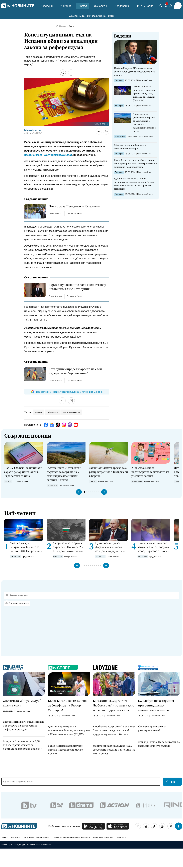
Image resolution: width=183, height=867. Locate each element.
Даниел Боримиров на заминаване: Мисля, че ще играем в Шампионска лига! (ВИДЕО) (69, 730)
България (65, 5)
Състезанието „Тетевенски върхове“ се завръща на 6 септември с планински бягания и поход (144, 122)
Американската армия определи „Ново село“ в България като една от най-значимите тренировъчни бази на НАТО (68, 547)
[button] (79, 492)
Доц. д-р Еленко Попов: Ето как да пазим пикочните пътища (159, 744)
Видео (111, 15)
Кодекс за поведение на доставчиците (71, 837)
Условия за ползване (103, 837)
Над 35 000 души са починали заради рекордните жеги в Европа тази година (23, 472)
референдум (52, 412)
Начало (62, 26)
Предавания (122, 5)
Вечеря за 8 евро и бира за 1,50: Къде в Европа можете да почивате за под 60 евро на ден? (22, 745)
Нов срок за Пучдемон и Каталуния (75, 206)
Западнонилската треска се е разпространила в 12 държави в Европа (108, 472)
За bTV (4, 837)
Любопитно (101, 5)
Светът (82, 5)
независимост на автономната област (48, 154)
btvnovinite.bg (32, 130)
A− (98, 131)
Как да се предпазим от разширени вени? (152, 728)
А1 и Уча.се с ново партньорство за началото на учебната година (150, 472)
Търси (173, 781)
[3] (165, 6)
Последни (47, 5)
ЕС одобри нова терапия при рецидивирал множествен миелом (156, 705)
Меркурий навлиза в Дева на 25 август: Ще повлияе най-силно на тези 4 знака (114, 749)
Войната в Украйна (96, 15)
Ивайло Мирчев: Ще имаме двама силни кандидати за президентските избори (134, 72)
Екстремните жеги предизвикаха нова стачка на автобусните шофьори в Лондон (23, 725)
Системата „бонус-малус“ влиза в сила (22, 702)
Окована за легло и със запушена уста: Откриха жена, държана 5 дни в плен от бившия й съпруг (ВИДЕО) (154, 547)
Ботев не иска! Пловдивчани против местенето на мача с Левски (65, 749)
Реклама (15, 837)
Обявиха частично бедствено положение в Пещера (130, 146)
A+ (106, 131)
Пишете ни (121, 837)
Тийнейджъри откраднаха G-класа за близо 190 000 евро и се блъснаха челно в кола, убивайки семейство (25, 547)
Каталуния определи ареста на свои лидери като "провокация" (75, 371)
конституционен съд (71, 412)
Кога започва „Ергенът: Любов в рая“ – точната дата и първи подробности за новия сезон (113, 705)
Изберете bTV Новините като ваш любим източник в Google (69, 391)
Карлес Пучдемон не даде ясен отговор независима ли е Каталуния (77, 287)
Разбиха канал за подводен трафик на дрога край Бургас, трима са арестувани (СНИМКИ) (144, 93)
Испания (38, 412)
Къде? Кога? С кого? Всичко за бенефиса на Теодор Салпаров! (67, 705)
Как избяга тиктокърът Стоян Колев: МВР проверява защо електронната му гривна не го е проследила (135, 163)
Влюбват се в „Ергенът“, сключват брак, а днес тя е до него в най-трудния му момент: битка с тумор (114, 730)
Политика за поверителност (36, 837)
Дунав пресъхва (76, 15)
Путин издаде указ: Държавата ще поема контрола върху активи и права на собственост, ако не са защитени (110, 547)
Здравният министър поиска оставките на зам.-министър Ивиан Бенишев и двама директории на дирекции (134, 183)
